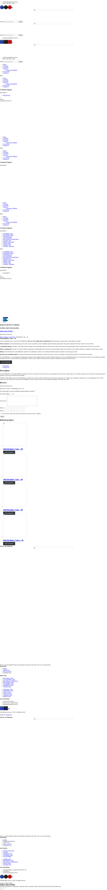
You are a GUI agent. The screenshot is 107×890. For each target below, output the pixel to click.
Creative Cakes (7, 243)
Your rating (3, 394)
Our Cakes (5, 67)
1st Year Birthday (7, 237)
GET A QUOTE (6, 362)
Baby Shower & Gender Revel (10, 239)
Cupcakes (5, 66)
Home (4, 64)
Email (2, 410)
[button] (53, 75)
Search (1, 21)
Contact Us (6, 73)
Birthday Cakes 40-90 (8, 242)
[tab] (55, 366)
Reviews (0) (6, 367)
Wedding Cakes (7, 245)
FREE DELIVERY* (6, 331)
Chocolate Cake (7, 240)
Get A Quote (6, 71)
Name (2, 408)
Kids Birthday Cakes (8, 235)
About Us (5, 68)
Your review (3, 401)
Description (6, 365)
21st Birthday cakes (8, 233)
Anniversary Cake (7, 236)
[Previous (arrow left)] (0, 889)
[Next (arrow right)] (2, 889)
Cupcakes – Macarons (8, 246)
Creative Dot (8, 714)
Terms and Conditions (11, 70)
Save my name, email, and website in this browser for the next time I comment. (21, 413)
